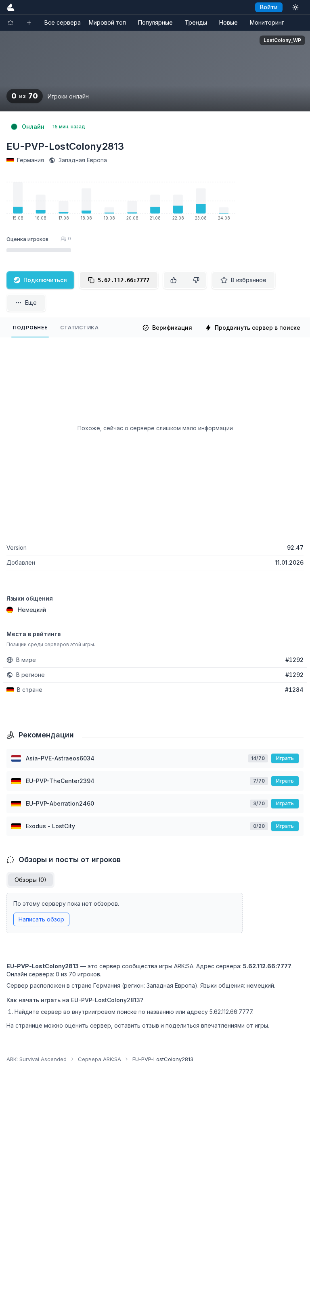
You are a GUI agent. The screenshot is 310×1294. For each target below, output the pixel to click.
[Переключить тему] (295, 7)
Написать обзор (41, 919)
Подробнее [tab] (30, 328)
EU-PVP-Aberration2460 (60, 803)
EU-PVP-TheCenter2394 (60, 780)
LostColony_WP (282, 40)
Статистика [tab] (79, 328)
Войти (269, 7)
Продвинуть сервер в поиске (257, 327)
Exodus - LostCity (50, 826)
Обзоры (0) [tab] (30, 879)
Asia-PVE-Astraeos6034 (60, 758)
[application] (120, 203)
